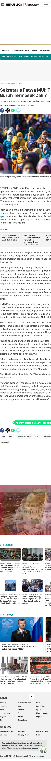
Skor (38, 703)
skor (34, 51)
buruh (3, 436)
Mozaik (34, 56)
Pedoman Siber (42, 731)
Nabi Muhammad (9, 56)
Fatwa (26, 56)
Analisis (21, 710)
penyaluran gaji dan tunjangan (28, 436)
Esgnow (3, 716)
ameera (5, 51)
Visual (20, 716)
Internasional (5, 713)
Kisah (20, 56)
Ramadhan (22, 720)
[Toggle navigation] (2, 4)
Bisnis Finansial (42, 713)
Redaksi (21, 731)
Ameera (3, 703)
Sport (38, 710)
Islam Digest (11, 84)
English (39, 716)
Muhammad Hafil (27, 105)
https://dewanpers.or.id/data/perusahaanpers (20, 748)
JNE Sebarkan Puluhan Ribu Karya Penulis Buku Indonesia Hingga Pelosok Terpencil (32, 239)
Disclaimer (4, 735)
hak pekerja (5, 442)
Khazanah (4, 706)
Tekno (20, 713)
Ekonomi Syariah (21, 51)
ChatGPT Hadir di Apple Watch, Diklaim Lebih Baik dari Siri (10, 237)
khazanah (45, 51)
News (2, 710)
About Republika (6, 731)
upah (3, 216)
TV (1, 720)
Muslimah (43, 56)
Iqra (19, 706)
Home (2, 84)
